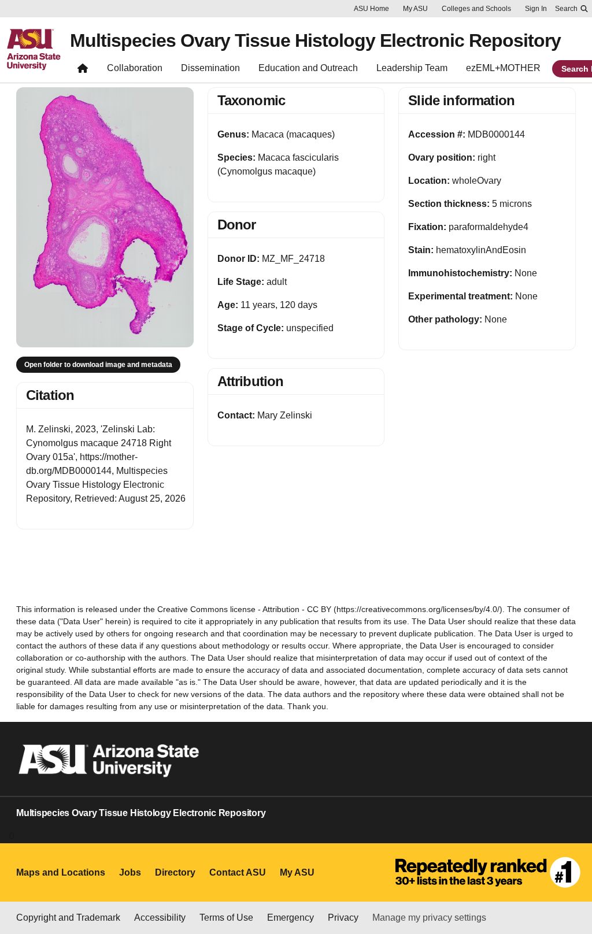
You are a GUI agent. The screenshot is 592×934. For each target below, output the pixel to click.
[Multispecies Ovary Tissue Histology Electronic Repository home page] (82, 71)
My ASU (415, 8)
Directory (175, 872)
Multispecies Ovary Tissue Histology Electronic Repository (315, 40)
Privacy (343, 917)
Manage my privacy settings (429, 917)
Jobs (130, 872)
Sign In (536, 8)
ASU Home (371, 8)
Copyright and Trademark (68, 917)
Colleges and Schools (476, 8)
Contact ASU (237, 872)
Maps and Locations (60, 872)
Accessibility (160, 917)
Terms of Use (226, 917)
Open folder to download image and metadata (98, 365)
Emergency (290, 917)
